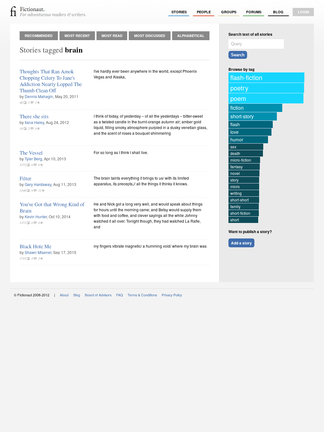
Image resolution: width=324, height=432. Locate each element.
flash (235, 124)
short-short (239, 199)
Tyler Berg (33, 158)
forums (253, 11)
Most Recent (77, 35)
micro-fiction (240, 160)
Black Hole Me (35, 246)
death (235, 153)
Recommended (39, 35)
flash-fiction (246, 77)
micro (235, 186)
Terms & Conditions (142, 295)
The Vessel (31, 152)
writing (236, 193)
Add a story (241, 243)
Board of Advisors (98, 295)
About (64, 295)
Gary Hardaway (38, 184)
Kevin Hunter (36, 216)
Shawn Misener (38, 252)
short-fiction (240, 213)
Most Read (112, 35)
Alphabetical (190, 35)
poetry (239, 87)
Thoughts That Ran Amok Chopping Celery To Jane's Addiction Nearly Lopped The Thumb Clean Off (51, 81)
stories (179, 11)
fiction (237, 107)
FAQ (119, 295)
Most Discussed (149, 35)
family (235, 206)
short (234, 219)
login (303, 11)
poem (238, 98)
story (234, 179)
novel (235, 173)
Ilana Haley (34, 122)
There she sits (34, 116)
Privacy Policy (172, 295)
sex (233, 146)
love (234, 132)
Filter (25, 178)
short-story (242, 116)
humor (236, 139)
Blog (278, 11)
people (204, 11)
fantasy (236, 166)
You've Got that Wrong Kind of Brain (52, 207)
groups (228, 11)
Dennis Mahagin (39, 96)
